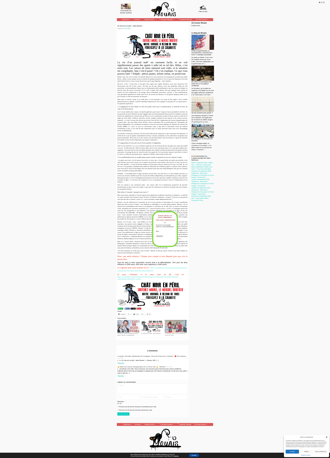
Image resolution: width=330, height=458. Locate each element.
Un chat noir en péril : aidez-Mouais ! (130, 26)
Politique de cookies (305, 455)
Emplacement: (195, 25)
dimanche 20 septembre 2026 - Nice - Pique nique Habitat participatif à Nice (201, 198)
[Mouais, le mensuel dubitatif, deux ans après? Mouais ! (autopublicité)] (128, 326)
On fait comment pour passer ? (202, 113)
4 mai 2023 (126, 28)
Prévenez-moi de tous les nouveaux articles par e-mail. (135, 410)
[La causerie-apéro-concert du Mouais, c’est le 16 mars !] (176, 326)
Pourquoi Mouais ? (167, 19)
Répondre (121, 363)
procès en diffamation (124, 130)
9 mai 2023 (168, 367)
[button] (326, 437)
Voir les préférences (320, 451)
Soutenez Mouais (186, 19)
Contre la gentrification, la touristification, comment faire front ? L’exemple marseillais (201, 53)
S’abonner (125, 19)
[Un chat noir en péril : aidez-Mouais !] (152, 326)
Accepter (292, 451)
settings (176, 456)
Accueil (136, 19)
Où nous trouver (201, 19)
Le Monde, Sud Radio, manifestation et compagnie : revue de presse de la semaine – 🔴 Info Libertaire (151, 356)
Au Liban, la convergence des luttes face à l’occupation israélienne (201, 83)
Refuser (306, 451)
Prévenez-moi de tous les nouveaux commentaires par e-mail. (137, 406)
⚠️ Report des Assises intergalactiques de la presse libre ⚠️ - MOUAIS (141, 367)
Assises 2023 (148, 19)
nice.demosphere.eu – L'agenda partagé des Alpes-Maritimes (201, 158)
